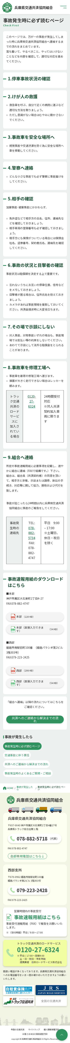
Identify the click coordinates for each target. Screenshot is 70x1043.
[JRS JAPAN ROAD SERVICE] (51, 990)
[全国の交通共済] (51, 1001)
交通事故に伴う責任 (17, 755)
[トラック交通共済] (18, 1001)
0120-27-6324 (32, 401)
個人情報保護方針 (51, 1029)
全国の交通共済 (17, 1029)
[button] (63, 7)
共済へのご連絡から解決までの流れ (35, 719)
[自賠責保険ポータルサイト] (18, 990)
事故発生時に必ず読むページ (22, 746)
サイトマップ (34, 1029)
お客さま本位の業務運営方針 (35, 1033)
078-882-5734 (31, 532)
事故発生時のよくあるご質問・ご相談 (28, 773)
